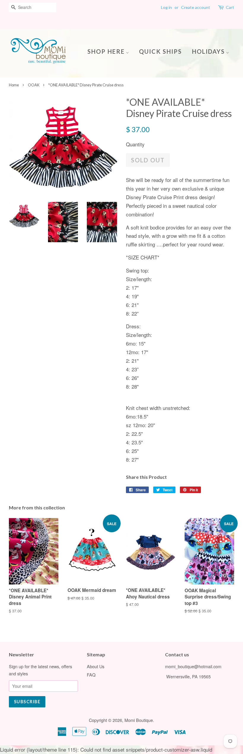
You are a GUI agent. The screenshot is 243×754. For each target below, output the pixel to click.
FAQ (91, 674)
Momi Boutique (138, 720)
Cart (230, 7)
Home (14, 85)
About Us (95, 666)
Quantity (135, 144)
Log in (166, 7)
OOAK (33, 85)
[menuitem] (110, 51)
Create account (195, 7)
